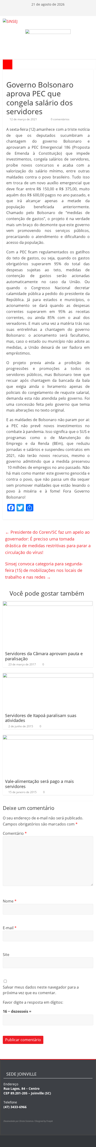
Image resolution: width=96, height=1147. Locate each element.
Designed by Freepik (44, 1121)
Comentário (15, 833)
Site (6, 954)
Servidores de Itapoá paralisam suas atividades (40, 718)
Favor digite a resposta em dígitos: (33, 1002)
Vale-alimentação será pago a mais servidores (39, 783)
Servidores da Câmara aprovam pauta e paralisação (44, 656)
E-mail (10, 927)
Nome (10, 901)
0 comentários (59, 119)
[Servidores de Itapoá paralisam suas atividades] (48, 675)
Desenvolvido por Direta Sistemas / (19, 1121)
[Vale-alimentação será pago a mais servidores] (48, 737)
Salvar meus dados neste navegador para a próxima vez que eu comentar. (41, 990)
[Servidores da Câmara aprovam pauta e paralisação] (48, 604)
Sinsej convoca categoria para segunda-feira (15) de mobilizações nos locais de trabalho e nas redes (44, 570)
